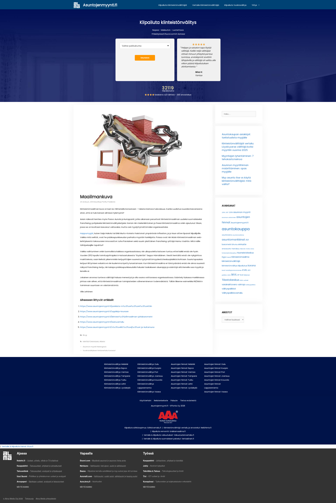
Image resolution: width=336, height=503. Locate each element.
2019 (231, 212)
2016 (223, 212)
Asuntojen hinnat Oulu (215, 364)
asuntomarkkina (238, 235)
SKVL (234, 274)
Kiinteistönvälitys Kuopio (149, 368)
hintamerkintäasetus (229, 253)
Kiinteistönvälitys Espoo (115, 368)
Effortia (235, 244)
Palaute (174, 400)
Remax (102, 341)
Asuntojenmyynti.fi (100, 5)
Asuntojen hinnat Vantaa (183, 372)
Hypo (224, 257)
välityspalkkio (250, 285)
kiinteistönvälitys (229, 265)
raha (229, 275)
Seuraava (145, 57)
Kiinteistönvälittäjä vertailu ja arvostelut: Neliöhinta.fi (187, 427)
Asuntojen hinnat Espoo (182, 368)
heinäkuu (236, 249)
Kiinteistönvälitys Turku (115, 379)
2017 (227, 212)
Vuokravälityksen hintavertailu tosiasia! (99, 350)
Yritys (254, 5)
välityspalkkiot (229, 288)
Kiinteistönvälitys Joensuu (150, 376)
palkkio (224, 275)
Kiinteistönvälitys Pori (148, 372)
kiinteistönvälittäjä (231, 261)
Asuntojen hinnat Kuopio (216, 368)
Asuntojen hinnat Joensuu (217, 376)
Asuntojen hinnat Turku (182, 379)
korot (223, 270)
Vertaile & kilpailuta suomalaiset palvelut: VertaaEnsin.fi (169, 438)
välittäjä (241, 284)
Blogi (85, 335)
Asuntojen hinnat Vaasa (216, 391)
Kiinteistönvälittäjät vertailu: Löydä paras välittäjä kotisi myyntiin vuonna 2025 (238, 147)
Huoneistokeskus (245, 252)
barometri (226, 244)
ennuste (242, 244)
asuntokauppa (236, 229)
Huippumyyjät (86, 233)
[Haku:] (239, 113)
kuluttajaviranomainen (234, 270)
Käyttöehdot (145, 400)
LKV (249, 270)
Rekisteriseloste (161, 400)
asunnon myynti (241, 212)
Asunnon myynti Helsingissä (94, 347)
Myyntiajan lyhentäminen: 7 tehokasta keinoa (238, 157)
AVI (247, 239)
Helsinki (243, 249)
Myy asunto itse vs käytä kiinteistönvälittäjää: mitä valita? (236, 181)
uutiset (245, 280)
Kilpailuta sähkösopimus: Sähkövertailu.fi (143, 427)
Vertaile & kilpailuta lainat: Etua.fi (17, 446)
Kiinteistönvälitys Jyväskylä (117, 387)
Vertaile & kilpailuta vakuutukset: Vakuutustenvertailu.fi (169, 435)
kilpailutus (242, 265)
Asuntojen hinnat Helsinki (183, 364)
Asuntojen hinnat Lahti (182, 383)
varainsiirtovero (229, 284)
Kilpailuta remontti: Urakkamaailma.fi (169, 431)
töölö (241, 280)
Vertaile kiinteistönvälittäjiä (205, 5)
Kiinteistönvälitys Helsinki (116, 364)
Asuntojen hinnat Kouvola (216, 379)
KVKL (244, 270)
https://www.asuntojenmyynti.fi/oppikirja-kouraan (104, 311)
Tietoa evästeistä (188, 400)
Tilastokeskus (230, 280)
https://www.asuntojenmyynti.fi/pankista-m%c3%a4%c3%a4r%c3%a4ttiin (116, 306)
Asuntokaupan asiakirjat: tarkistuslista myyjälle (236, 136)
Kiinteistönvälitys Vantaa (116, 372)
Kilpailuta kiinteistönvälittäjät (173, 5)
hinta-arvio (250, 249)
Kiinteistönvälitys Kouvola (150, 379)
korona (252, 265)
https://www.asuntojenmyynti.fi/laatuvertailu (102, 322)
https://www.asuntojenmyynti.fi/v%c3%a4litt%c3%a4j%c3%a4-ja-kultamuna (117, 327)
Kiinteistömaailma (91, 341)
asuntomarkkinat (233, 239)
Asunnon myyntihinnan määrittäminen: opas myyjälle (235, 168)
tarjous (247, 275)
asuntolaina (227, 235)
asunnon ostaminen (229, 217)
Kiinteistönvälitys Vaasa (149, 391)
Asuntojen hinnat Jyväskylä (184, 387)
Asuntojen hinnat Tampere (184, 376)
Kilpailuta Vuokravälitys (235, 5)
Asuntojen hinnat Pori (214, 372)
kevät (229, 257)
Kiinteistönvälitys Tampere (117, 376)
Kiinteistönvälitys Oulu (148, 364)
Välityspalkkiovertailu (232, 293)
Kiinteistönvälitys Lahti (115, 383)
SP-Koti (240, 275)
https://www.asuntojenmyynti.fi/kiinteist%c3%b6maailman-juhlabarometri (116, 316)
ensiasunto (226, 249)
